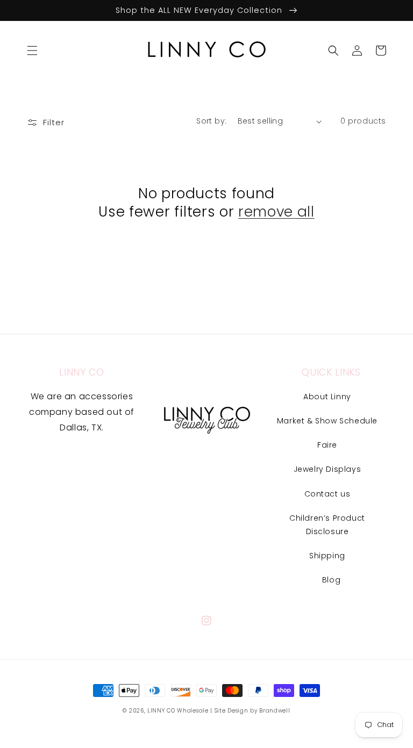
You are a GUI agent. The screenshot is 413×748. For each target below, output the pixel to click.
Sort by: (211, 121)
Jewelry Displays (327, 469)
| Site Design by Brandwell (250, 711)
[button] (32, 50)
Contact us (327, 493)
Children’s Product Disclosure (327, 525)
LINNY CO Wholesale (178, 711)
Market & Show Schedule (327, 420)
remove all (276, 212)
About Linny (327, 396)
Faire (327, 445)
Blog (331, 579)
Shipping (327, 555)
